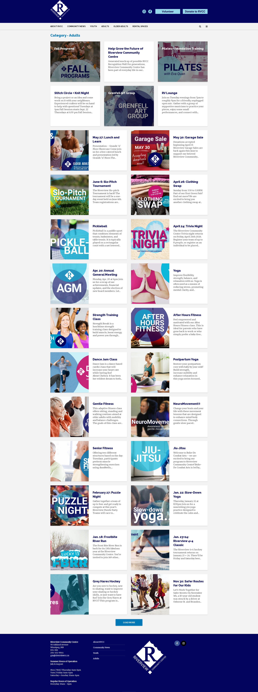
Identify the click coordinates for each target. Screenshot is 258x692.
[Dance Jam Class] (69, 372)
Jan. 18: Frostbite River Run (105, 539)
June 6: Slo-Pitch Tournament (105, 184)
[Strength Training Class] (69, 327)
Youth (93, 26)
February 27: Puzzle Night (107, 494)
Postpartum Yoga (185, 359)
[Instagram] (183, 643)
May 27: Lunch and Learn (106, 139)
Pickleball (100, 226)
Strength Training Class (105, 317)
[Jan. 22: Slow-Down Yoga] (150, 505)
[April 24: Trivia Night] (150, 239)
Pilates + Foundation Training (183, 48)
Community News (76, 26)
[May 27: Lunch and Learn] (69, 150)
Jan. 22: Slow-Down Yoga (187, 494)
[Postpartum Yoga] (150, 372)
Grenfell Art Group (121, 93)
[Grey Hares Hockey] (69, 594)
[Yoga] (150, 283)
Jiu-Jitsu (179, 448)
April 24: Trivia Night (188, 226)
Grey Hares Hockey (106, 581)
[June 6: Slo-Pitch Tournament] (69, 194)
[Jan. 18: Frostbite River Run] (69, 549)
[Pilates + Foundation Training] (183, 61)
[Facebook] (177, 643)
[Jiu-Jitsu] (150, 461)
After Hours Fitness (187, 315)
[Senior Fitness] (69, 461)
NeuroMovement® (186, 403)
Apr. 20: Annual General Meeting (105, 272)
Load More (129, 622)
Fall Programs (64, 48)
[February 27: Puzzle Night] (69, 505)
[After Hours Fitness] (150, 327)
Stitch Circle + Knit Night (71, 93)
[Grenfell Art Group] (129, 105)
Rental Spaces (140, 26)
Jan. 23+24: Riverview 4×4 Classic (183, 541)
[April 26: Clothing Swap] (150, 194)
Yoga (177, 270)
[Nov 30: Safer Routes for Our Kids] (150, 594)
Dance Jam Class (105, 359)
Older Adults (120, 26)
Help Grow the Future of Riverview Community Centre (125, 52)
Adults (105, 26)
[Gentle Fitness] (69, 416)
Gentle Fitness (103, 403)
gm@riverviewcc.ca (59, 655)
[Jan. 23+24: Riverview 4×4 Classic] (150, 549)
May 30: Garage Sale (188, 137)
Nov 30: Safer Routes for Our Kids (188, 583)
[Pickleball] (69, 239)
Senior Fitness (103, 448)
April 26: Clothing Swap (185, 184)
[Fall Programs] (75, 61)
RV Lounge (169, 93)
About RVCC (56, 26)
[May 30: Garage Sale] (150, 150)
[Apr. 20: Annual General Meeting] (69, 283)
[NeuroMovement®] (150, 416)
